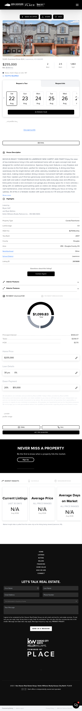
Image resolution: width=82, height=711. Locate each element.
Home (41, 552)
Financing (41, 564)
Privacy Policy (58, 621)
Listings (41, 555)
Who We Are (41, 570)
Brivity (11, 708)
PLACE (69, 686)
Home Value (41, 567)
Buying (41, 558)
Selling (41, 561)
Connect (41, 573)
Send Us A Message (41, 629)
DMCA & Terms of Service (64, 708)
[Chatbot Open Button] (76, 705)
